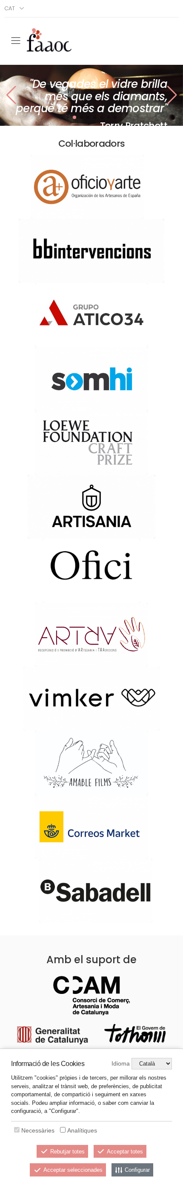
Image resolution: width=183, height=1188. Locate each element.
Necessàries (37, 1130)
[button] (172, 95)
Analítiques (82, 1130)
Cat (9, 8)
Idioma (121, 1063)
